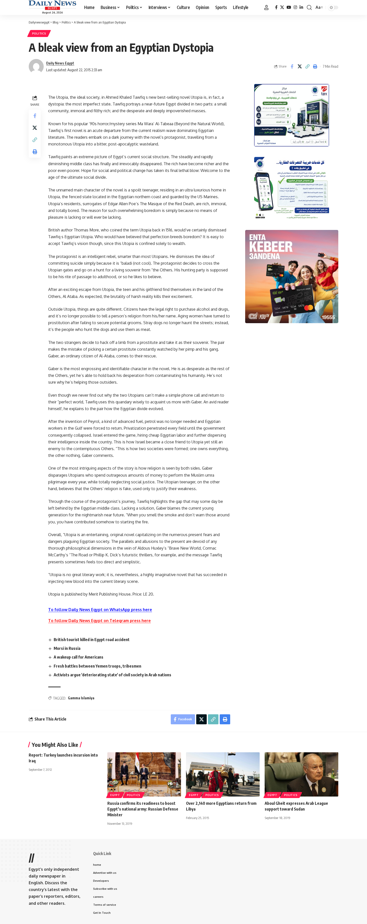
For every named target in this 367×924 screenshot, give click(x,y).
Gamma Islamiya (81, 698)
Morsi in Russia (67, 648)
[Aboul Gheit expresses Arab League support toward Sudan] (301, 774)
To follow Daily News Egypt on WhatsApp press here (100, 609)
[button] (266, 7)
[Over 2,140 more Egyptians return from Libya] (223, 774)
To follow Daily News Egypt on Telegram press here (99, 620)
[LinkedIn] (301, 7)
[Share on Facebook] (291, 66)
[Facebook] (276, 7)
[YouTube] (288, 7)
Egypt (115, 795)
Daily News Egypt (60, 63)
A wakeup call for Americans (78, 657)
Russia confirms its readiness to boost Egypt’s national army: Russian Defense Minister (142, 809)
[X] (282, 7)
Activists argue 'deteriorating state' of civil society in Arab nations (112, 674)
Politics (39, 33)
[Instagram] (295, 7)
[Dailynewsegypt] (52, 5)
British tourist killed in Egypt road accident (92, 639)
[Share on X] (299, 66)
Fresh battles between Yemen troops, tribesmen (97, 666)
